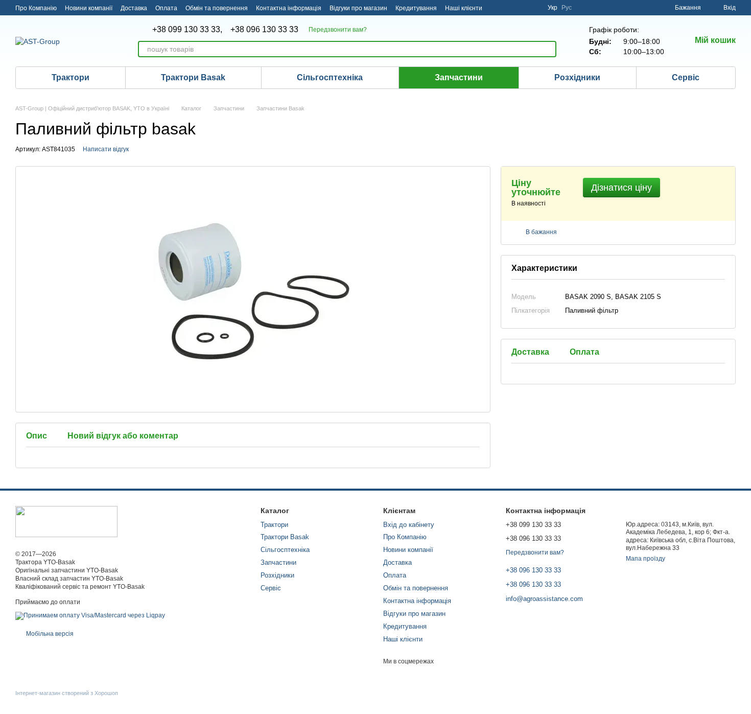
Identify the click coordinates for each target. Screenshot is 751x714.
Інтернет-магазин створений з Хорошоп (66, 693)
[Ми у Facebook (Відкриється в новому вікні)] (496, 8)
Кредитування (416, 8)
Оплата (166, 8)
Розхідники (577, 77)
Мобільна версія (49, 633)
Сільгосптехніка (330, 77)
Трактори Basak (193, 77)
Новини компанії (88, 8)
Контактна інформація (288, 8)
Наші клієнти (463, 8)
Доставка (134, 8)
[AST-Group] (66, 521)
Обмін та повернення (216, 8)
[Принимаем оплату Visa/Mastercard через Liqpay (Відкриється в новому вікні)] (90, 615)
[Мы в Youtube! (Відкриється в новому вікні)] (509, 8)
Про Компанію (36, 8)
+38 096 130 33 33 (264, 30)
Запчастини (459, 77)
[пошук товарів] (548, 49)
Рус (566, 8)
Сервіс (685, 77)
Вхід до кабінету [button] (408, 524)
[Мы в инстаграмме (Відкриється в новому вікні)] (521, 8)
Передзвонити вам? (338, 29)
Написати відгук (106, 149)
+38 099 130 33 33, (187, 30)
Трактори (70, 77)
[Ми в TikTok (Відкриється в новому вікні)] (533, 8)
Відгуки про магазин (358, 8)
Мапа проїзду (645, 558)
